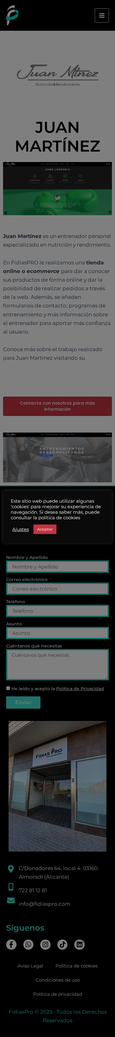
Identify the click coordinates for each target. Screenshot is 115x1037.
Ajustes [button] (20, 529)
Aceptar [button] (45, 529)
